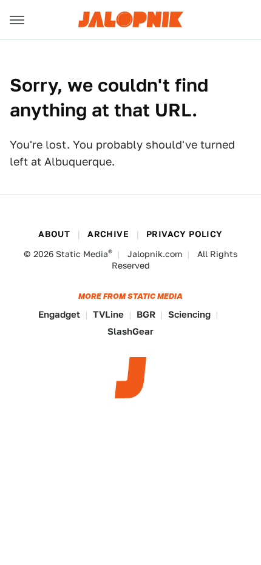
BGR (146, 314)
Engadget (59, 314)
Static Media (82, 254)
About (54, 234)
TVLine (108, 314)
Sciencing (189, 314)
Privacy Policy (184, 234)
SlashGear (130, 331)
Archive (108, 234)
